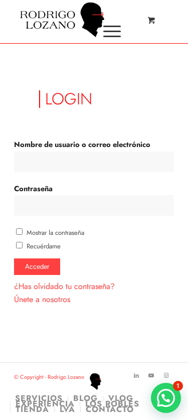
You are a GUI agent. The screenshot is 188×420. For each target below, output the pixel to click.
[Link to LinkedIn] (136, 375)
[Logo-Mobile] (78, 20)
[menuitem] (110, 31)
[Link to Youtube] (151, 375)
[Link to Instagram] (166, 375)
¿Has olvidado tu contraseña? (64, 286)
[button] (166, 398)
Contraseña (33, 188)
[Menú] (107, 31)
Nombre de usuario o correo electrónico (82, 144)
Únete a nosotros (42, 299)
